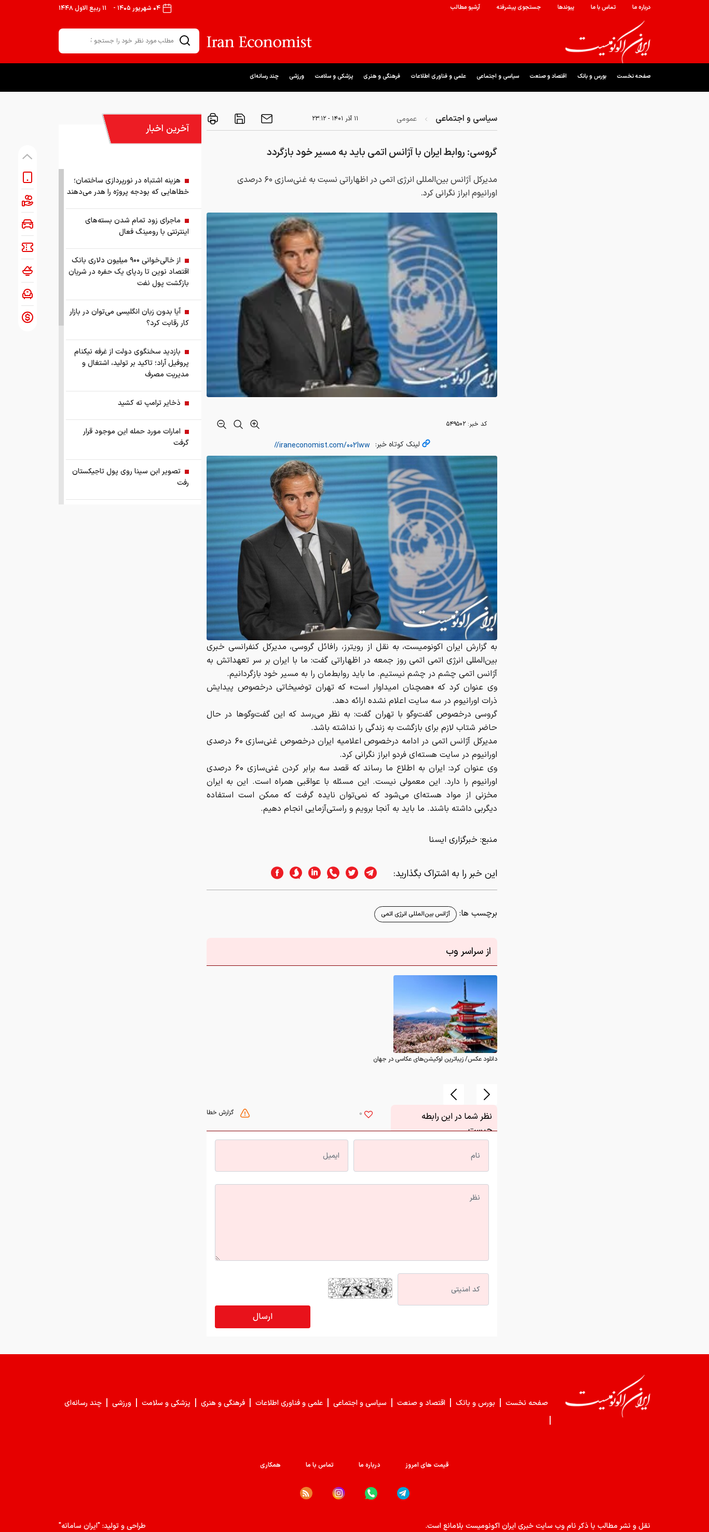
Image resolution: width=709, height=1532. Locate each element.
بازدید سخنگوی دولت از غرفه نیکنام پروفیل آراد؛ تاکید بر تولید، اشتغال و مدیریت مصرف (131, 363)
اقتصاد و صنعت (548, 76)
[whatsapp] (330, 873)
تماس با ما (603, 7)
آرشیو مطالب (465, 7)
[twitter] (348, 873)
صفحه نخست (633, 76)
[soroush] (292, 873)
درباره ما (641, 7)
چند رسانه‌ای (264, 76)
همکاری (270, 1465)
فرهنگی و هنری (381, 76)
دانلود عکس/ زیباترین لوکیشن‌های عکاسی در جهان (435, 1059)
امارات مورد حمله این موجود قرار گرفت (136, 437)
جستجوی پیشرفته (519, 7)
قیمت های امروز (427, 1465)
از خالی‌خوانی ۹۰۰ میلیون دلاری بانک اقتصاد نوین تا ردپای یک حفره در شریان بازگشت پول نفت (129, 272)
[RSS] (306, 1493)
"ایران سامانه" (79, 1526)
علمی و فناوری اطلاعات (438, 76)
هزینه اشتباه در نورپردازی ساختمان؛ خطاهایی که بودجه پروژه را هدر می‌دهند (128, 186)
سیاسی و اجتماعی (497, 76)
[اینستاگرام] (338, 1493)
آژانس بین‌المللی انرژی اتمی (415, 914)
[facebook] (274, 873)
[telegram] (375, 873)
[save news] (238, 119)
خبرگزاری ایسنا (453, 840)
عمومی (407, 119)
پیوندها (565, 7)
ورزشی (296, 76)
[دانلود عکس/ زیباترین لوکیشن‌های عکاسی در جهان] (445, 1014)
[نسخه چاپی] (213, 119)
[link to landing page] (607, 42)
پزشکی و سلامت (334, 76)
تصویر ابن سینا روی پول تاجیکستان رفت (130, 477)
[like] (368, 1116)
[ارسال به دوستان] (265, 119)
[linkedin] (311, 873)
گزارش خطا (221, 1112)
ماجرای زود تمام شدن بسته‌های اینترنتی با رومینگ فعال (137, 226)
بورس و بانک (591, 76)
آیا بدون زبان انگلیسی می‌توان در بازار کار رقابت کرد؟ (129, 317)
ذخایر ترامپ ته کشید (149, 403)
